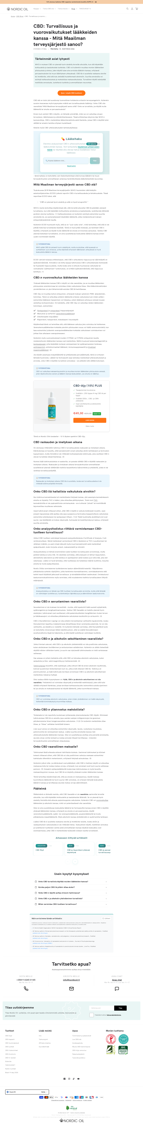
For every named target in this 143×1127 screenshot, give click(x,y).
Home (13, 16)
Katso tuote (90, 426)
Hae (94, 161)
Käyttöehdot (68, 1100)
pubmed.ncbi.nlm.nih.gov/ (40, 933)
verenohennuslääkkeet (65, 314)
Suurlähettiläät (44, 1047)
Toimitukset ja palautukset (81, 1036)
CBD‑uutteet (9, 1047)
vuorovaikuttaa (102, 800)
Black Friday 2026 (11, 1072)
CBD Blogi (19, 16)
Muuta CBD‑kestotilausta (81, 1047)
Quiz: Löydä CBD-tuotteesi (71, 93)
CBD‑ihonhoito (10, 1054)
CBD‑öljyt (8, 1036)
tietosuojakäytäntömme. (114, 1015)
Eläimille (8, 1061)
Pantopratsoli (42, 311)
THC (95, 500)
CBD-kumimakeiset (12, 1043)
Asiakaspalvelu (77, 1043)
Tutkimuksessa (39, 666)
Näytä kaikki (71, 166)
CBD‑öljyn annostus (79, 1050)
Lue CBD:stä (76, 1039)
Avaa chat (117, 980)
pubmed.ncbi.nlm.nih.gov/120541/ (42, 943)
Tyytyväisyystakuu (78, 1058)
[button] (37, 8)
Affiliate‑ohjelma (45, 1043)
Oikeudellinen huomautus (57, 1100)
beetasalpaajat (39, 344)
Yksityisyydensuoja (77, 1100)
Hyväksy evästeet (87, 1100)
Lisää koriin (90, 420)
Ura (40, 1036)
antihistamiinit (39, 347)
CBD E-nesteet (10, 1058)
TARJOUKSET (10, 1065)
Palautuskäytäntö (78, 1054)
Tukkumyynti (43, 1039)
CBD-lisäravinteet (11, 1050)
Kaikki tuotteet (10, 1069)
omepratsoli (55, 311)
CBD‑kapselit (10, 1039)
